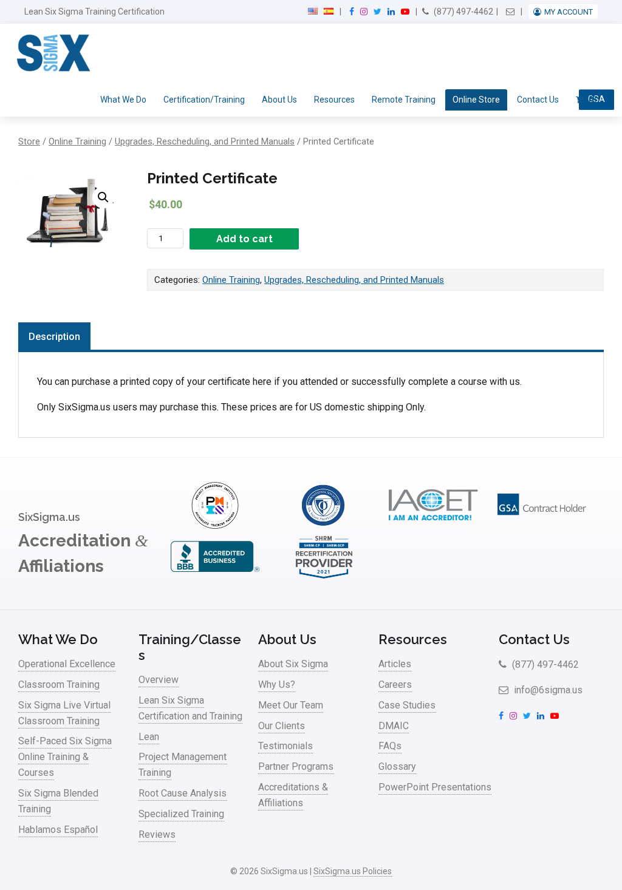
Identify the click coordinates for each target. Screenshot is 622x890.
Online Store (476, 99)
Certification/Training (204, 99)
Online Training (77, 141)
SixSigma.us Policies (352, 871)
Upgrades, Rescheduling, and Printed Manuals (205, 141)
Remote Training (404, 99)
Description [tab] (54, 336)
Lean (148, 736)
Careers (395, 684)
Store (29, 141)
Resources (334, 99)
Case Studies (407, 705)
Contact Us (538, 99)
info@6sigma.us (547, 690)
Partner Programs (295, 766)
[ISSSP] (324, 525)
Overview (158, 679)
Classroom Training (59, 684)
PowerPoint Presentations (434, 787)
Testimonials (285, 746)
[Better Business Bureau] (215, 577)
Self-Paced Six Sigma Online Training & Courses (65, 756)
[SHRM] (324, 577)
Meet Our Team (290, 705)
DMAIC (393, 726)
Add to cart (244, 239)
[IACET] (433, 525)
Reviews (157, 834)
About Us (279, 99)
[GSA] (542, 525)
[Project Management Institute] (215, 525)
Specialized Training (181, 814)
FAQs (390, 746)
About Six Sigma (293, 664)
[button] (103, 197)
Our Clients (281, 726)
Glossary (397, 766)
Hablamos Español (58, 829)
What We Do (123, 99)
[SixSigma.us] (51, 53)
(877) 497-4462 (462, 11)
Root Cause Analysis (182, 793)
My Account (568, 11)
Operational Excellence (66, 664)
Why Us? (276, 684)
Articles (394, 664)
